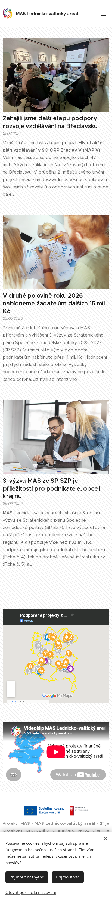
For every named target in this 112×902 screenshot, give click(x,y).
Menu (103, 13)
